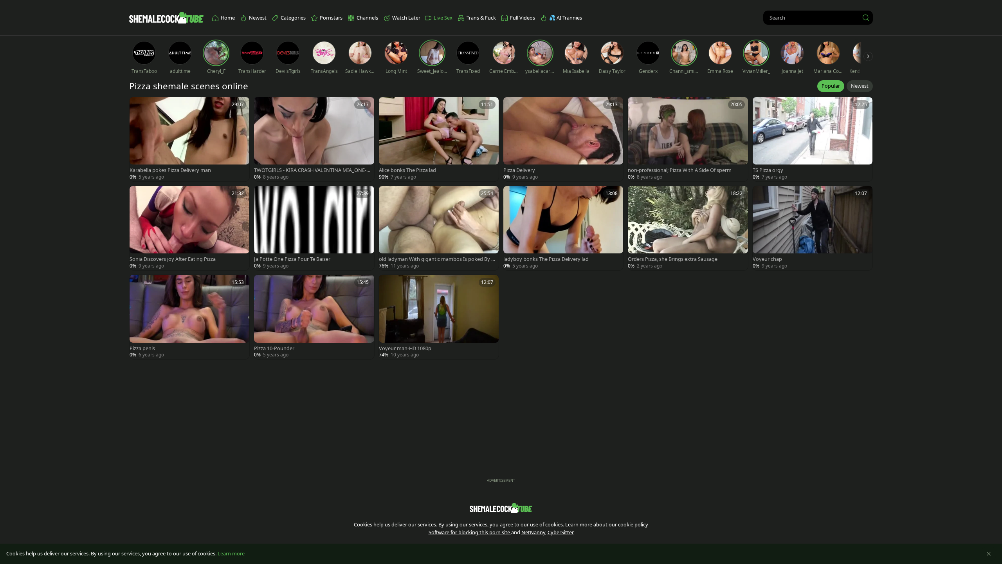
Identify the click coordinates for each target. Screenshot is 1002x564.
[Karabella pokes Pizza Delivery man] (189, 139)
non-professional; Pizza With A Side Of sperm (680, 170)
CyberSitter (561, 532)
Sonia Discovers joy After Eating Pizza (173, 259)
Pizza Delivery (519, 170)
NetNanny (533, 532)
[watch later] (139, 106)
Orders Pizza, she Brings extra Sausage (672, 259)
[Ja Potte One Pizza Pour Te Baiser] (314, 228)
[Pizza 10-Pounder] (314, 317)
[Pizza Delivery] (563, 139)
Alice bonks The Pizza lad (407, 170)
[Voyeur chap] (812, 228)
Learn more (231, 553)
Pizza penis (142, 348)
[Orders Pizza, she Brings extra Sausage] (688, 228)
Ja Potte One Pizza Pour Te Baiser (292, 259)
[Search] (865, 17)
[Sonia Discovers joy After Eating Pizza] (189, 228)
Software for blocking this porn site (470, 532)
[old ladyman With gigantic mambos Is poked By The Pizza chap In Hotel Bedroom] (439, 228)
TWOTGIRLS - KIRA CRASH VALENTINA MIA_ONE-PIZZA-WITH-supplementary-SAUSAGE (311, 170)
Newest (860, 85)
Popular (831, 85)
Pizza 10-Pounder (274, 348)
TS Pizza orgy (768, 170)
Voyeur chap (767, 259)
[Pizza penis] (189, 317)
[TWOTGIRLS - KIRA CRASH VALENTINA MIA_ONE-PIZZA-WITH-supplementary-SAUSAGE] (314, 139)
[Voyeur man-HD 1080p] (439, 317)
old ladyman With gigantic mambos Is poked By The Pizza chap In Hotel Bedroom (436, 259)
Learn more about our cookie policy (606, 524)
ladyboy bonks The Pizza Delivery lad (546, 259)
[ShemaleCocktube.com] (166, 18)
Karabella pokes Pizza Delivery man (170, 170)
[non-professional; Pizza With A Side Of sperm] (688, 139)
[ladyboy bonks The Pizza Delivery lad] (563, 228)
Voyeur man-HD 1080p (405, 348)
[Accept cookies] (989, 554)
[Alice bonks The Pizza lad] (439, 139)
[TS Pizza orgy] (812, 139)
